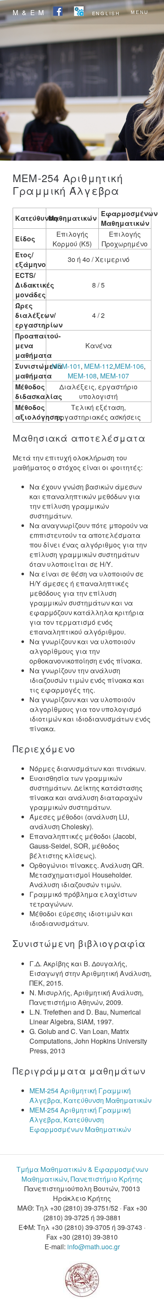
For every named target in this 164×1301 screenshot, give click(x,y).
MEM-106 (129, 366)
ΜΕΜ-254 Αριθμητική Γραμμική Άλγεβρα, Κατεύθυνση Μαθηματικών (90, 1095)
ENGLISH (106, 13)
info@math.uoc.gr (93, 1246)
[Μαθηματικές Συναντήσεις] (79, 11)
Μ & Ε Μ (29, 12)
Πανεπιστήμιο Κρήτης (107, 1179)
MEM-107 (114, 376)
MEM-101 (66, 366)
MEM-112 (98, 366)
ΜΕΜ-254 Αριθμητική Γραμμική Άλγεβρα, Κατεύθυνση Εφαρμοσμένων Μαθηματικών (80, 1119)
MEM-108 (82, 376)
